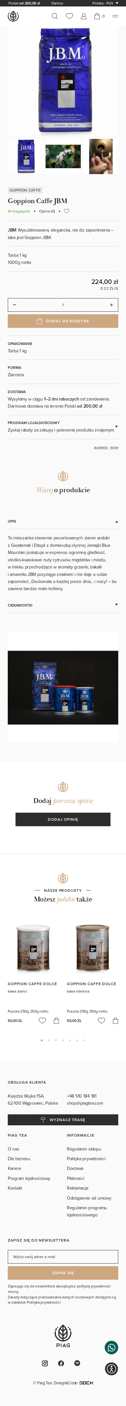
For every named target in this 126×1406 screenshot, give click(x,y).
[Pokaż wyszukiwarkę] (57, 16)
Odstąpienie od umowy (89, 1198)
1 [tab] (42, 1040)
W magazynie (19, 211)
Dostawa (75, 1168)
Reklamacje (78, 1188)
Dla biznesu (19, 1158)
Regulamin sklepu (84, 1149)
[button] (111, 1347)
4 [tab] (63, 1040)
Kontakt (15, 1188)
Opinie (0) (47, 211)
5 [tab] (70, 1040)
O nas (13, 1149)
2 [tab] (49, 1040)
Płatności (75, 1178)
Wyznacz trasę (67, 1119)
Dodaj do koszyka (67, 321)
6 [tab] (77, 1040)
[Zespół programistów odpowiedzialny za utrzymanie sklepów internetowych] (86, 1383)
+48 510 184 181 (82, 1096)
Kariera (14, 1168)
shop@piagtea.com (85, 1103)
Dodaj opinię (63, 819)
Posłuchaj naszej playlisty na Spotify (79, 1363)
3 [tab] (56, 1040)
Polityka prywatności (86, 1158)
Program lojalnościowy (29, 1178)
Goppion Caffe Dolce (32, 983)
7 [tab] (84, 1040)
